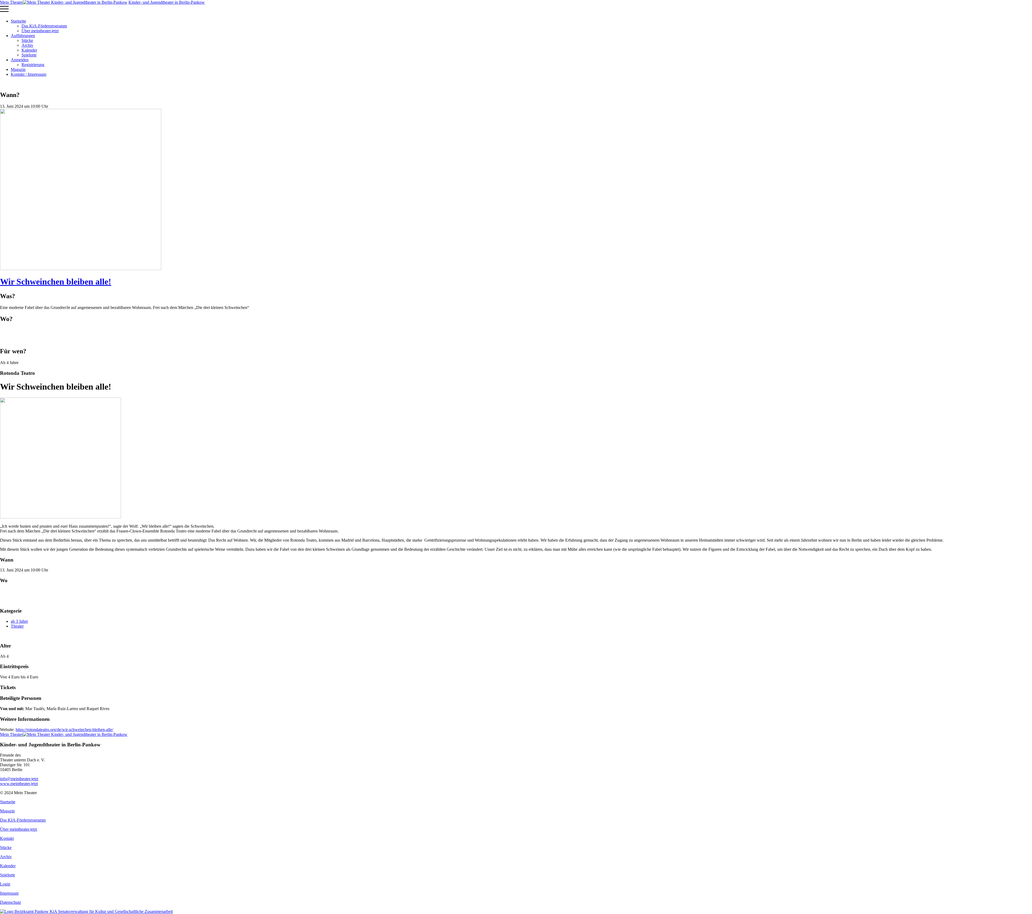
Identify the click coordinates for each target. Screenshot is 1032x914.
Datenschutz (10, 902)
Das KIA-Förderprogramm (23, 820)
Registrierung (33, 64)
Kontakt (7, 838)
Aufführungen (23, 35)
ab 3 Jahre (19, 621)
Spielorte (29, 55)
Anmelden (19, 59)
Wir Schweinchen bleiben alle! (55, 281)
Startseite (18, 21)
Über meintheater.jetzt (40, 30)
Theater (17, 626)
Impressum (9, 893)
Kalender (29, 50)
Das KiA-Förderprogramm (44, 26)
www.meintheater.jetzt (19, 781)
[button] (516, 10)
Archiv (27, 45)
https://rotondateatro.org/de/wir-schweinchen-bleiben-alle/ (64, 729)
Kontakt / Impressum (28, 74)
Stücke (27, 40)
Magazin (18, 69)
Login (5, 884)
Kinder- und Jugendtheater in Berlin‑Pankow (166, 2)
